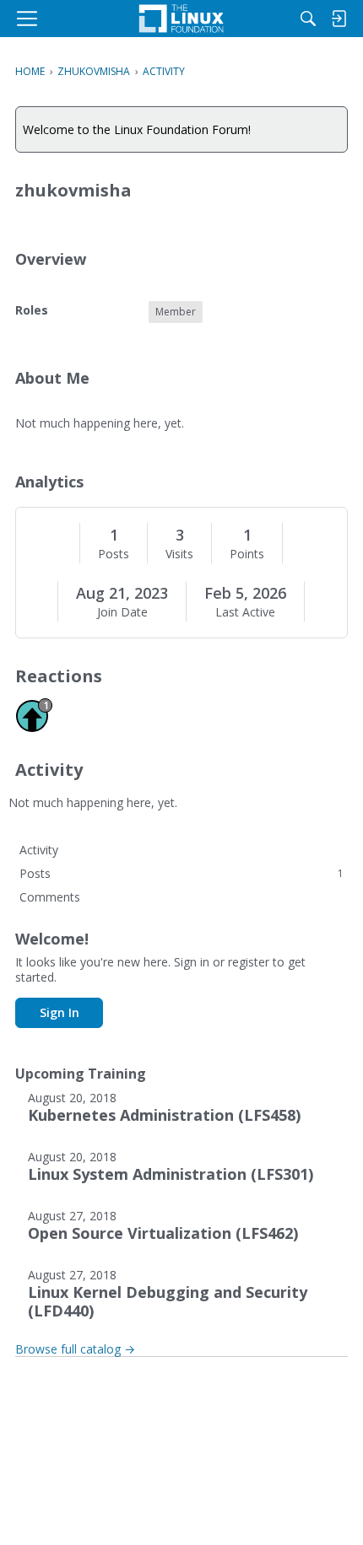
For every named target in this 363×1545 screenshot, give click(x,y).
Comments (49, 897)
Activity (38, 850)
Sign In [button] (59, 1012)
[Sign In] (338, 18)
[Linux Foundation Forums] (181, 18)
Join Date (122, 612)
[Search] (308, 18)
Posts (113, 554)
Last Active (245, 612)
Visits (179, 554)
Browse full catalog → (75, 1349)
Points (247, 554)
